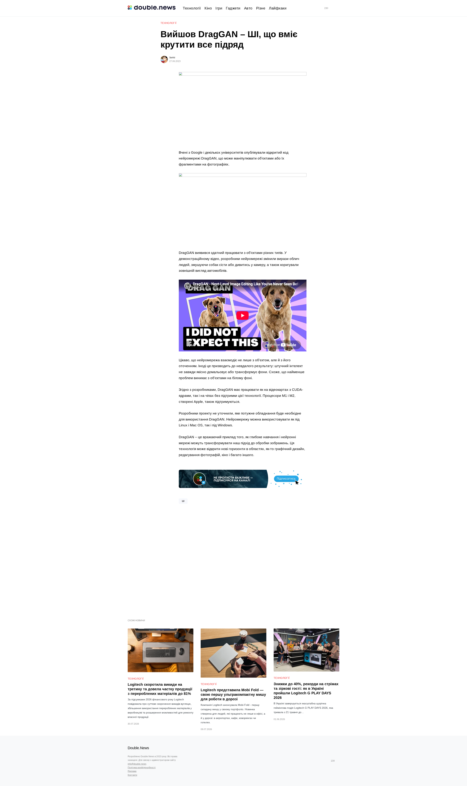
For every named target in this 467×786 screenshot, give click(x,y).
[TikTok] (331, 8)
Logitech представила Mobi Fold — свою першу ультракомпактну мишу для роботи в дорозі (233, 694)
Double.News (138, 748)
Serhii (172, 57)
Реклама (132, 771)
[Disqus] (242, 560)
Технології (169, 23)
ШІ (183, 501)
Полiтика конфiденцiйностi (142, 767)
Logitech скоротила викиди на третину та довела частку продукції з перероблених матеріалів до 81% (160, 689)
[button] (337, 8)
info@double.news (137, 764)
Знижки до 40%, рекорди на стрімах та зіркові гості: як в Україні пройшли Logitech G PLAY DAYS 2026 (306, 691)
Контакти (132, 775)
